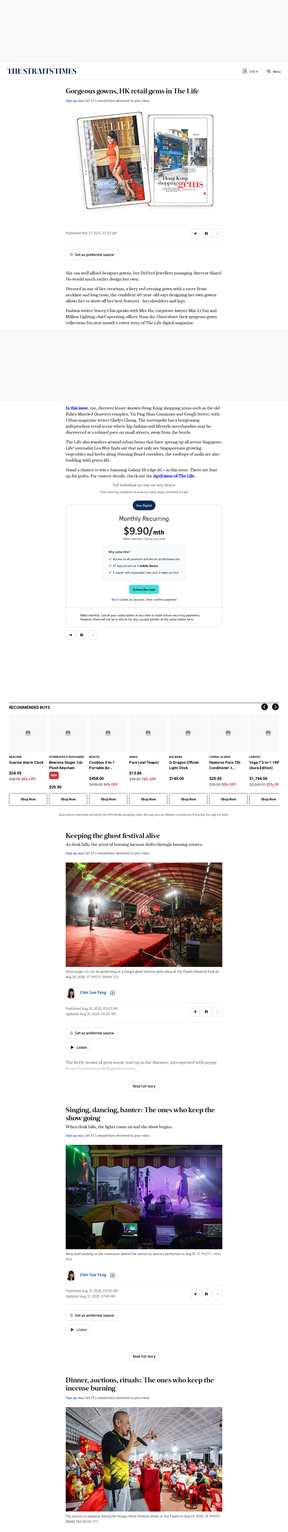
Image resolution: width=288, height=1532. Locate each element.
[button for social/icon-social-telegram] (195, 233)
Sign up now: (75, 100)
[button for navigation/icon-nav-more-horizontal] (217, 233)
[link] (41, 71)
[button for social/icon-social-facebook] (206, 233)
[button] (250, 71)
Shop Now (28, 799)
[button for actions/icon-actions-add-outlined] (112, 993)
